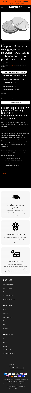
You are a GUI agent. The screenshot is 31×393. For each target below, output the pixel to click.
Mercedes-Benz (7, 317)
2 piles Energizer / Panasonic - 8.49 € (14, 75)
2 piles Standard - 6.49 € (11, 86)
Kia (4, 324)
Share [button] (4, 173)
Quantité (3, 93)
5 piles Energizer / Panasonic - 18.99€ (14, 79)
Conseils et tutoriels (9, 299)
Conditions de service (9, 353)
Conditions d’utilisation (23, 383)
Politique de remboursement (18, 381)
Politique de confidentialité (9, 383)
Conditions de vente (9, 350)
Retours (5, 342)
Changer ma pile (8, 295)
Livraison (5, 339)
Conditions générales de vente (16, 388)
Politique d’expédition (12, 386)
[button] (2, 7)
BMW (4, 310)
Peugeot (5, 321)
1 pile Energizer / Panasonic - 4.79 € (14, 72)
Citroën (5, 328)
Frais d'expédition (12, 65)
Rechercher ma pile (9, 284)
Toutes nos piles (8, 292)
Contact (5, 346)
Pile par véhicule (8, 288)
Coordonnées (22, 386)
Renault (5, 313)
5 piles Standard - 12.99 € (11, 89)
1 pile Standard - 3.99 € (10, 82)
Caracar (8, 379)
